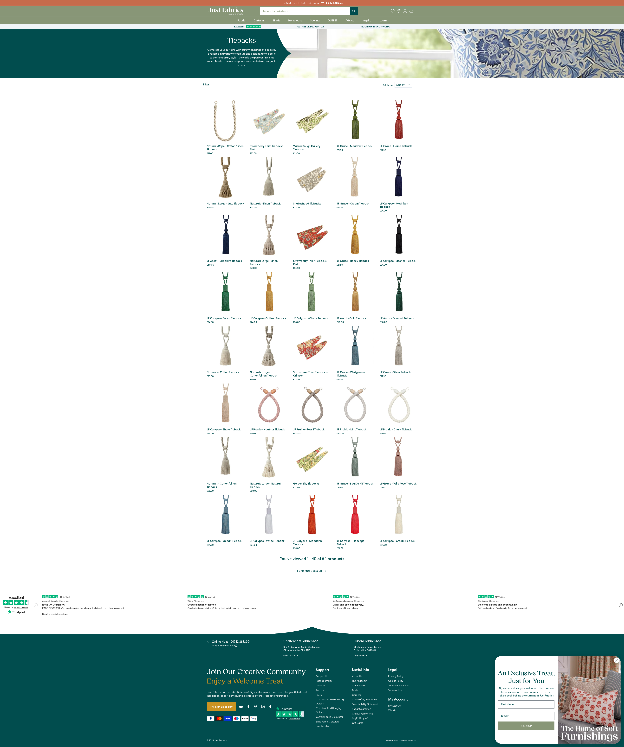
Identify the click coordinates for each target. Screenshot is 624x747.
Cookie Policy (395, 680)
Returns (320, 690)
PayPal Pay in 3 (360, 718)
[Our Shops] (398, 11)
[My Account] (405, 11)
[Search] (354, 11)
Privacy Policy (395, 676)
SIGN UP (526, 726)
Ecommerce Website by (401, 740)
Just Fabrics (220, 740)
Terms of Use (395, 690)
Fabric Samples (324, 680)
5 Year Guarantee (361, 708)
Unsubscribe (322, 726)
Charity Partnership (362, 713)
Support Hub (322, 676)
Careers (356, 694)
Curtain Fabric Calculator (329, 716)
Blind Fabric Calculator (328, 721)
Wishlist (392, 710)
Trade (355, 690)
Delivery (320, 685)
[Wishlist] (392, 11)
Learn (383, 20)
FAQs (319, 694)
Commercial (358, 685)
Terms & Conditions (398, 685)
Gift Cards (357, 722)
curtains (230, 49)
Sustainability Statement (365, 704)
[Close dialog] (616, 660)
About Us (357, 676)
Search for (275, 11)
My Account (394, 705)
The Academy (359, 680)
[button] (411, 11)
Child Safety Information (365, 699)
